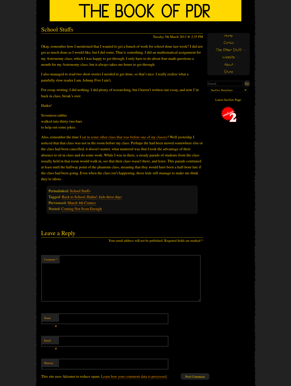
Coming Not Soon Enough (81, 208)
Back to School (73, 196)
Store (228, 72)
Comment (51, 259)
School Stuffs (80, 190)
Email (50, 342)
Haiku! (92, 196)
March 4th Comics (82, 202)
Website (48, 363)
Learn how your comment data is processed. (134, 376)
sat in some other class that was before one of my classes (124, 136)
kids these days (110, 196)
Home (228, 35)
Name (50, 319)
